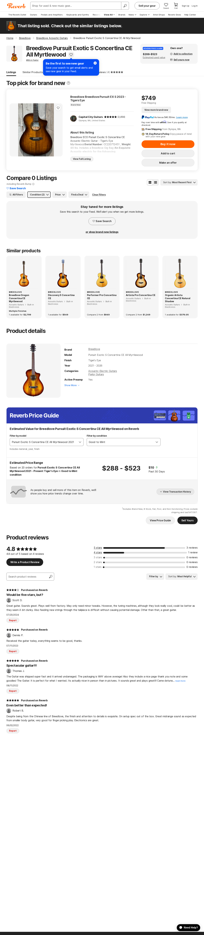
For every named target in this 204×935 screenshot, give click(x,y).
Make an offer (168, 162)
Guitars (33, 14)
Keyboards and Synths (77, 14)
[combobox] (43, 442)
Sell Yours (187, 520)
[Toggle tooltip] (68, 83)
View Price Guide (160, 520)
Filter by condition (97, 435)
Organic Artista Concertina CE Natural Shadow (177, 298)
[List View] (155, 182)
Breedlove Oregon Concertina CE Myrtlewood (19, 298)
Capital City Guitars (91, 117)
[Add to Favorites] (71, 54)
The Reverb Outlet (17, 14)
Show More (70, 385)
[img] (110, 117)
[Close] (95, 63)
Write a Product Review (24, 562)
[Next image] (58, 130)
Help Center (190, 14)
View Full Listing (82, 159)
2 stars (98, 562)
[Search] (125, 6)
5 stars (98, 547)
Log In (195, 5)
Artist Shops (159, 14)
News (131, 14)
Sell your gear (147, 5)
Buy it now (167, 144)
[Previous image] (14, 130)
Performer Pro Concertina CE (102, 297)
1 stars (98, 566)
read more (180, 681)
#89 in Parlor (32, 60)
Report (13, 620)
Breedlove (94, 349)
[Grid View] (150, 182)
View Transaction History (177, 491)
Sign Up (185, 5)
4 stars (98, 552)
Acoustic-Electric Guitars (102, 371)
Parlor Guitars (96, 374)
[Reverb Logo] (16, 5)
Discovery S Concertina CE (61, 297)
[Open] (80, 442)
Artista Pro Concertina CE (140, 295)
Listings (11, 72)
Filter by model (18, 435)
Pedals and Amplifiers (52, 14)
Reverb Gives (174, 14)
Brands (121, 14)
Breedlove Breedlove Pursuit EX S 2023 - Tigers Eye (98, 98)
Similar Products (32, 72)
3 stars (98, 557)
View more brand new (156, 109)
